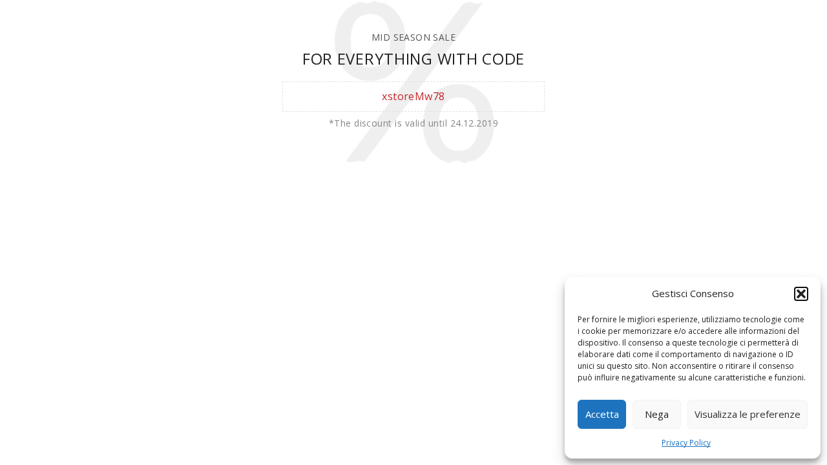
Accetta (602, 414)
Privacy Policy (686, 442)
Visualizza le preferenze (748, 414)
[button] (801, 293)
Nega (657, 414)
